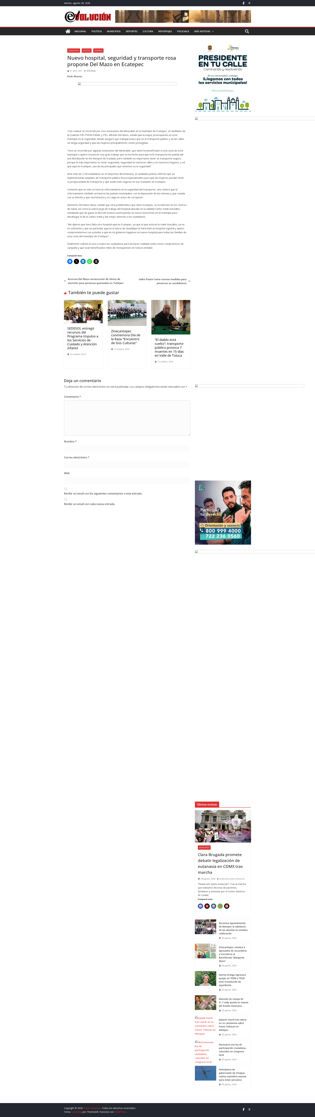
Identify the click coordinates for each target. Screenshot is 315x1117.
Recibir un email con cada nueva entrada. (89, 504)
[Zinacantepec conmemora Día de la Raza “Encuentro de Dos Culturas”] (127, 302)
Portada (98, 50)
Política (97, 31)
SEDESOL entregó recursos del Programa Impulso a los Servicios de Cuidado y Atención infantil (82, 338)
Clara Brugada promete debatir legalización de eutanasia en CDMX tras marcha (220, 863)
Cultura (148, 31)
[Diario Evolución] (68, 31)
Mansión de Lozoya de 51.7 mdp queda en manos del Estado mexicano (233, 1002)
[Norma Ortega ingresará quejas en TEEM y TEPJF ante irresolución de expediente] (205, 982)
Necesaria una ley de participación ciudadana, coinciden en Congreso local (232, 1049)
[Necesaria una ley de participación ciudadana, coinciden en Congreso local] (205, 1052)
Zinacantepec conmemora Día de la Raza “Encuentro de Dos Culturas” (125, 337)
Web (67, 473)
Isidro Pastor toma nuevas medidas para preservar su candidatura (163, 281)
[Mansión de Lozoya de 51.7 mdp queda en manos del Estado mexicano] (205, 1004)
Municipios (114, 31)
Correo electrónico (76, 457)
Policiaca (183, 31)
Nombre (70, 441)
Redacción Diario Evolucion (232, 878)
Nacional (80, 31)
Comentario (72, 396)
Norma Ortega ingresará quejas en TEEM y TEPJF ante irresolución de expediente (232, 980)
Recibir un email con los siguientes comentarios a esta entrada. (103, 493)
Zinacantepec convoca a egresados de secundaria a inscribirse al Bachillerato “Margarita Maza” (233, 954)
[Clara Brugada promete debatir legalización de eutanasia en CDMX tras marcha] (223, 826)
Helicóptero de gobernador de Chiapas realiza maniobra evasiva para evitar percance (232, 1074)
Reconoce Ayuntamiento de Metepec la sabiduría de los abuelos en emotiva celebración (233, 928)
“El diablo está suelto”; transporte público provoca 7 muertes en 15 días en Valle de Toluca (169, 347)
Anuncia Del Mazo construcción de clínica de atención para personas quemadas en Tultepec (96, 281)
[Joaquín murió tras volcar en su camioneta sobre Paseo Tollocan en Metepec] (205, 1027)
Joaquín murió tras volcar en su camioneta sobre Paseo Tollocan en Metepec (233, 1024)
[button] (212, 31)
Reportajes (165, 31)
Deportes (131, 31)
